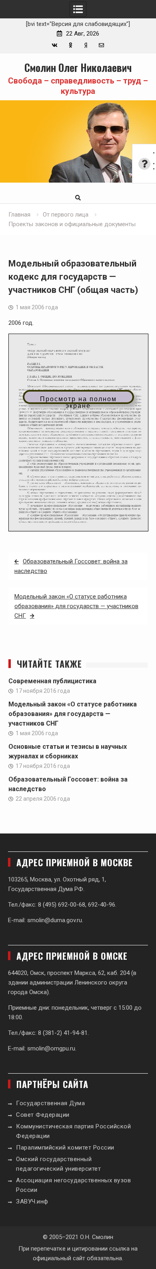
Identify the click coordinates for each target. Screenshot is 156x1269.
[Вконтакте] (55, 45)
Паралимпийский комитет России (65, 1147)
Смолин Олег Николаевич (78, 67)
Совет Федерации (43, 1114)
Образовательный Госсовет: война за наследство (71, 566)
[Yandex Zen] (86, 45)
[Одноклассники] (70, 45)
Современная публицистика (52, 681)
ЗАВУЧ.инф (32, 1201)
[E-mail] (101, 45)
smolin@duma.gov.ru (54, 920)
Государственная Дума (50, 1103)
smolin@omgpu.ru (51, 1048)
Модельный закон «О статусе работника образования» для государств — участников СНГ (76, 606)
